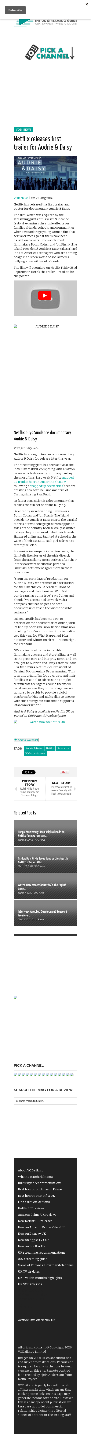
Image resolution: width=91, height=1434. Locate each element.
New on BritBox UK (32, 1246)
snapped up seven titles (46, 486)
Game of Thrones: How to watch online (46, 1265)
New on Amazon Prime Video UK (41, 1227)
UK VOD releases (30, 1284)
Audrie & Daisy (34, 748)
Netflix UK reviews (31, 1208)
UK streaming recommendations (41, 1252)
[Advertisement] (45, 98)
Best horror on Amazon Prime (40, 1189)
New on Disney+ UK (32, 1233)
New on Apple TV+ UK (34, 1240)
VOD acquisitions (35, 753)
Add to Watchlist (27, 740)
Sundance (63, 748)
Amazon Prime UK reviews (37, 1215)
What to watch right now (35, 1177)
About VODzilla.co (31, 1170)
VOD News (23, 129)
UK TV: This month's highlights (40, 1278)
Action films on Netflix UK (36, 1320)
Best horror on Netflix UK (36, 1196)
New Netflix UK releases (35, 1221)
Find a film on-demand (34, 1202)
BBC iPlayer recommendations (40, 1183)
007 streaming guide (32, 1259)
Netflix (50, 748)
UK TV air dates (29, 1271)
